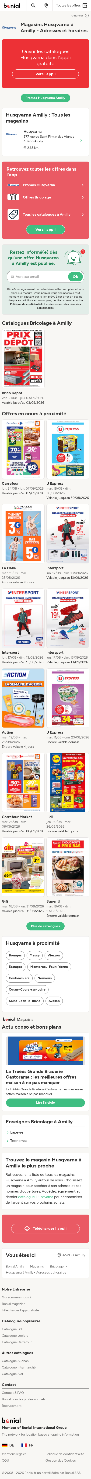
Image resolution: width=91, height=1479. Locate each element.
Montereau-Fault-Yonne (49, 967)
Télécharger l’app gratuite (20, 1310)
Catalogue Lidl (12, 1329)
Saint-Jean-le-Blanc (25, 1001)
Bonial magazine (13, 1304)
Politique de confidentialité (65, 1454)
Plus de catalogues (45, 926)
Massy (35, 955)
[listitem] (23, 367)
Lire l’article (45, 1103)
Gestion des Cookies (61, 1461)
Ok (75, 276)
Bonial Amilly (15, 1266)
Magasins (37, 1266)
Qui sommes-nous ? (16, 1297)
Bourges (15, 955)
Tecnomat (18, 1140)
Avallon (54, 1001)
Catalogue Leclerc (15, 1336)
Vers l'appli (45, 74)
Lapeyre (16, 1132)
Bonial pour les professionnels (24, 1399)
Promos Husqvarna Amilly (45, 98)
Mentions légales (14, 1454)
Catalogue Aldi (12, 1374)
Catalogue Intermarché (19, 1367)
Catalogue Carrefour (17, 1342)
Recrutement (11, 1406)
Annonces (77, 15)
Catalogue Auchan (15, 1361)
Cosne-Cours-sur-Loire (27, 989)
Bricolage (57, 1266)
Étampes (15, 967)
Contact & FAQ (13, 1393)
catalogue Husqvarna (35, 1197)
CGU (5, 1461)
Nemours (45, 978)
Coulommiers (19, 978)
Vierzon (54, 955)
